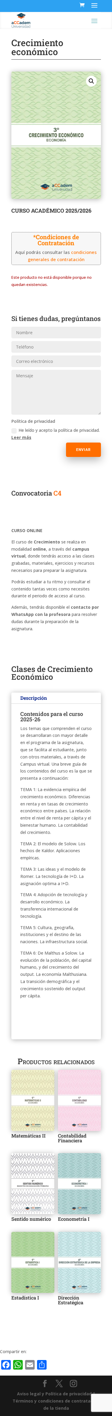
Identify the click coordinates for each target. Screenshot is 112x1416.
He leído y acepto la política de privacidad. (55, 433)
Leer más (21, 437)
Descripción (33, 698)
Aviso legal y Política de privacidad (54, 1394)
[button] (91, 81)
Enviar (83, 450)
